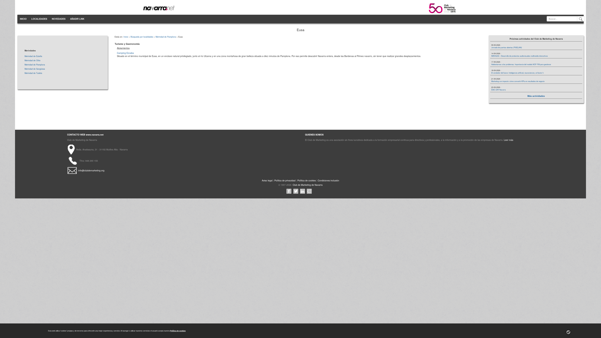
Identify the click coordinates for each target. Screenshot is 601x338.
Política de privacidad (284, 180)
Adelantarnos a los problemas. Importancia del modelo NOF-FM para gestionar (521, 64)
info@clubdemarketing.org (91, 170)
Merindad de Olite (32, 60)
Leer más (508, 139)
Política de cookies (306, 180)
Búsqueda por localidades (142, 36)
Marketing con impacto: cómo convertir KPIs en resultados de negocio (517, 81)
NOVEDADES (58, 18)
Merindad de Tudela (33, 73)
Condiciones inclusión (328, 180)
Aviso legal (267, 180)
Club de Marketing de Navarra (307, 184)
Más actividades (536, 95)
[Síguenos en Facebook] (289, 191)
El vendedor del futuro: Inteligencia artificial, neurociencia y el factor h (517, 73)
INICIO (23, 18)
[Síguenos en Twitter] (295, 191)
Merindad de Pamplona (35, 64)
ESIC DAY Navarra (498, 89)
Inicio (125, 36)
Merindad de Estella (33, 56)
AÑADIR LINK (77, 18)
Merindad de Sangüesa (35, 68)
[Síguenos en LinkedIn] (302, 191)
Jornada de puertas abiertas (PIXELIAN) (506, 47)
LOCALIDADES (39, 18)
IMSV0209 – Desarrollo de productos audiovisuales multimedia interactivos (519, 56)
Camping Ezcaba (125, 52)
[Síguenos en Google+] (309, 191)
